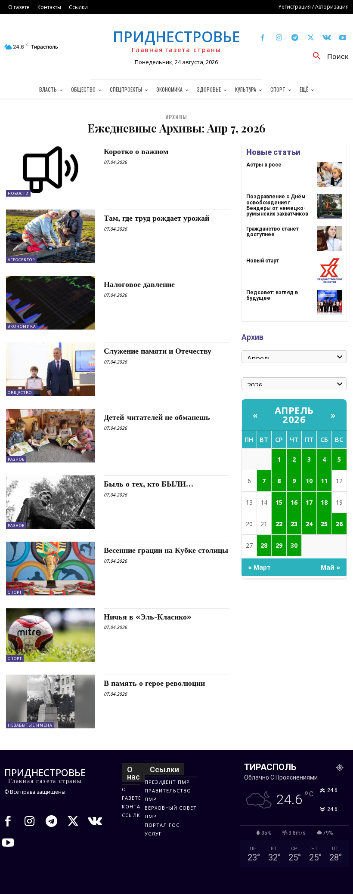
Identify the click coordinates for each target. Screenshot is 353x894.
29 (279, 545)
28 (263, 545)
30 (294, 545)
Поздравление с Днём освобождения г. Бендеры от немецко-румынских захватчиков (277, 205)
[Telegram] (294, 38)
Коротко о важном (136, 152)
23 (294, 524)
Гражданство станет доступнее (272, 231)
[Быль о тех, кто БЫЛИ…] (50, 502)
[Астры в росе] (329, 174)
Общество (20, 392)
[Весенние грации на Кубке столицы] (50, 568)
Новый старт (262, 261)
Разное (16, 459)
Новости (18, 193)
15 (279, 502)
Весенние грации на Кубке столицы (166, 550)
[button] (328, 56)
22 (279, 524)
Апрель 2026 (294, 414)
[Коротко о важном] (50, 169)
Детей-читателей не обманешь (157, 417)
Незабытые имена (30, 725)
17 (309, 502)
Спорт (15, 592)
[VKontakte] (327, 38)
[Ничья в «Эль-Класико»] (50, 635)
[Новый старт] (329, 270)
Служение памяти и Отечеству (157, 351)
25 (324, 524)
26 (339, 524)
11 (324, 481)
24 (309, 524)
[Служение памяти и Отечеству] (50, 369)
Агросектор (21, 259)
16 (294, 502)
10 (309, 481)
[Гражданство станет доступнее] (329, 238)
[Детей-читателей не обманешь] (50, 435)
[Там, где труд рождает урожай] (50, 236)
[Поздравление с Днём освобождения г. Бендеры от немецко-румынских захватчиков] (329, 206)
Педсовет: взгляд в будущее (272, 295)
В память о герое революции (154, 683)
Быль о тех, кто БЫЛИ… (148, 484)
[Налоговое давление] (50, 302)
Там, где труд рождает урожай (156, 218)
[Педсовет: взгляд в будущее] (329, 302)
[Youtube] (343, 38)
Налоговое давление (139, 285)
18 (324, 502)
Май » (330, 567)
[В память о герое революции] (50, 701)
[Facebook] (263, 38)
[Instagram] (279, 38)
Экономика (22, 326)
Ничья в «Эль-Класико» (148, 617)
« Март (259, 567)
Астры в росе (264, 165)
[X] (310, 38)
